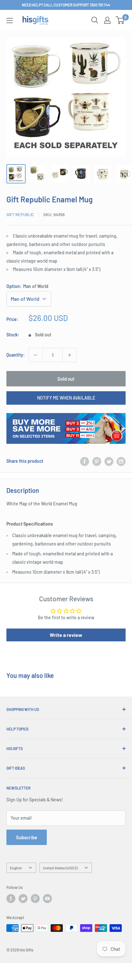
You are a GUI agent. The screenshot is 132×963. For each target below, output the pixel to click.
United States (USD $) (60, 868)
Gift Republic (20, 214)
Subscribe (26, 837)
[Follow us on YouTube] (47, 898)
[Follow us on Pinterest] (35, 898)
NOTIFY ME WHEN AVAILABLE (66, 398)
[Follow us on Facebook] (10, 898)
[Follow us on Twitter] (23, 898)
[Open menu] (9, 20)
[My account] (107, 20)
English (16, 868)
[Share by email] (121, 461)
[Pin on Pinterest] (96, 461)
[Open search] (94, 20)
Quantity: (15, 355)
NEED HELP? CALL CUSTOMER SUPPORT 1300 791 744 (66, 5)
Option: (27, 286)
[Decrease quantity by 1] (35, 355)
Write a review (66, 635)
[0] (120, 20)
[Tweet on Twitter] (108, 461)
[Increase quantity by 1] (69, 355)
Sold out (66, 379)
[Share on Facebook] (84, 461)
